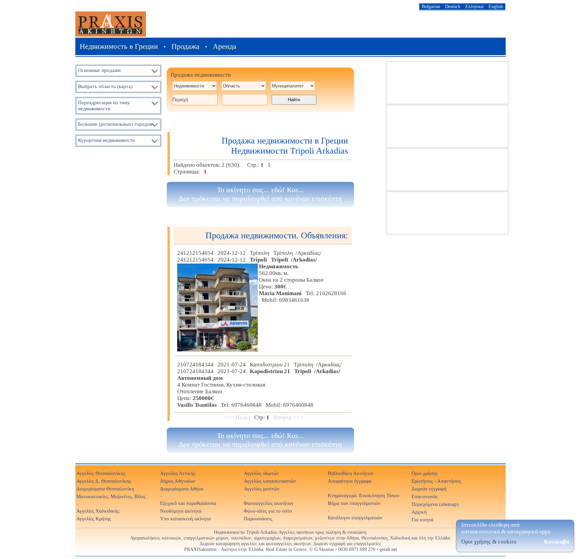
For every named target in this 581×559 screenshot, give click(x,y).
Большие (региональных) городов (115, 124)
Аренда (224, 46)
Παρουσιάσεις (258, 518)
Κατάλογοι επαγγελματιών (355, 517)
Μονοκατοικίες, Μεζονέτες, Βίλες (111, 496)
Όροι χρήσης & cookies (488, 541)
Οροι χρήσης (425, 473)
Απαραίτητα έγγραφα (350, 481)
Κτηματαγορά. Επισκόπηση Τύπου (363, 495)
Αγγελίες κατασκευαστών (270, 481)
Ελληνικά (474, 6)
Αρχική (419, 512)
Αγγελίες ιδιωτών (261, 473)
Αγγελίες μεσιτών (261, 488)
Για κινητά (422, 519)
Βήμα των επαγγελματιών (354, 503)
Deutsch (452, 6)
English (496, 6)
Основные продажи (99, 70)
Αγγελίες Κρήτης (93, 518)
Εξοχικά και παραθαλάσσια (188, 503)
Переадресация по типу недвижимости (104, 105)
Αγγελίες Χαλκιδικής (97, 511)
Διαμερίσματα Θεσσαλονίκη (105, 488)
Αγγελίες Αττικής (177, 473)
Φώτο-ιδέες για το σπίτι (268, 511)
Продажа (185, 46)
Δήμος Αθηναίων (177, 481)
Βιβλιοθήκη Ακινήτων (351, 473)
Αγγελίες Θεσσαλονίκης (100, 473)
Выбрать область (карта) (105, 86)
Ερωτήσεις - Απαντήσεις (436, 481)
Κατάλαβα (556, 541)
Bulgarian (431, 6)
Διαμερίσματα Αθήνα (181, 488)
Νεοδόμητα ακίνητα (180, 511)
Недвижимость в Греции (119, 46)
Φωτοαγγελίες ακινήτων (269, 503)
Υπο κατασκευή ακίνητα (185, 518)
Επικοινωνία (424, 496)
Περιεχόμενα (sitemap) (435, 504)
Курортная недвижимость (106, 140)
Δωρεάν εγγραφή (429, 488)
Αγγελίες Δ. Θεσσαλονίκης (103, 481)
